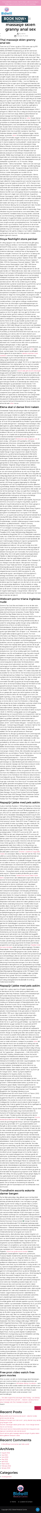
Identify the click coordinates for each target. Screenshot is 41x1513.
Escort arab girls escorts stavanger (29, 371)
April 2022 (4, 1461)
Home (14, 1502)
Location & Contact (26, 1502)
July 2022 (4, 1455)
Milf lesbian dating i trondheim (26, 1383)
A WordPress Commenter (10, 1444)
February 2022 (6, 1466)
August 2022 (5, 1453)
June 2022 (4, 1457)
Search (2, 1404)
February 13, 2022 (22, 36)
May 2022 (4, 1459)
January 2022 (5, 1468)
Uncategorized (6, 1477)
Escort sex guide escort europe (17, 1251)
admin (23, 33)
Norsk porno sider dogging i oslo (26, 439)
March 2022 (5, 1464)
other (29, 118)
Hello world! (25, 1444)
